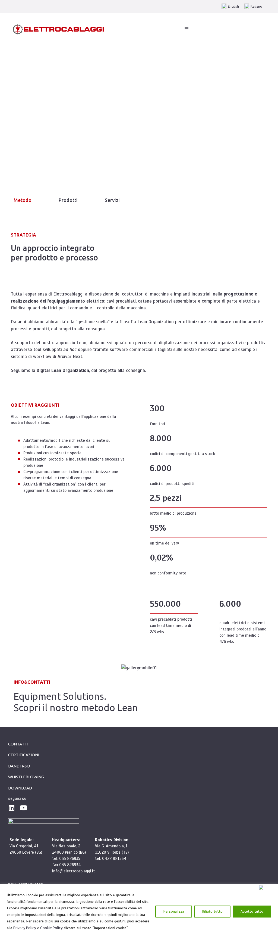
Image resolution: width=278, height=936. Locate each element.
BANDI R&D (19, 766)
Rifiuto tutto (212, 911)
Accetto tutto (252, 911)
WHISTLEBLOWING (26, 777)
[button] (22, 200)
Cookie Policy (51, 928)
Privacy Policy (24, 928)
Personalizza (173, 911)
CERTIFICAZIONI (23, 754)
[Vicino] (267, 887)
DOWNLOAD (20, 788)
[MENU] (186, 29)
